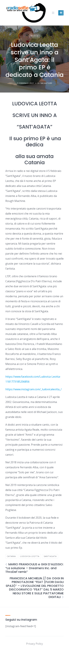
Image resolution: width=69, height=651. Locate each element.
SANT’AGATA (50, 556)
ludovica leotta (29, 556)
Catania (11, 556)
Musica (35, 36)
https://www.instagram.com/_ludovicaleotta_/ (33, 389)
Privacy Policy (34, 643)
